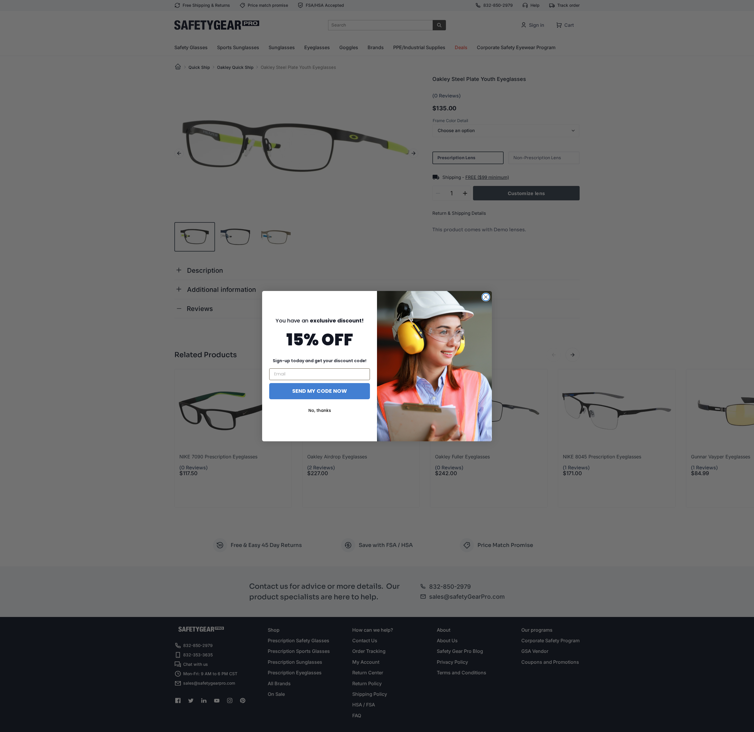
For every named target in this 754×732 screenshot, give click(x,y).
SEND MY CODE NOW (319, 391)
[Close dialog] (486, 297)
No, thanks (319, 410)
